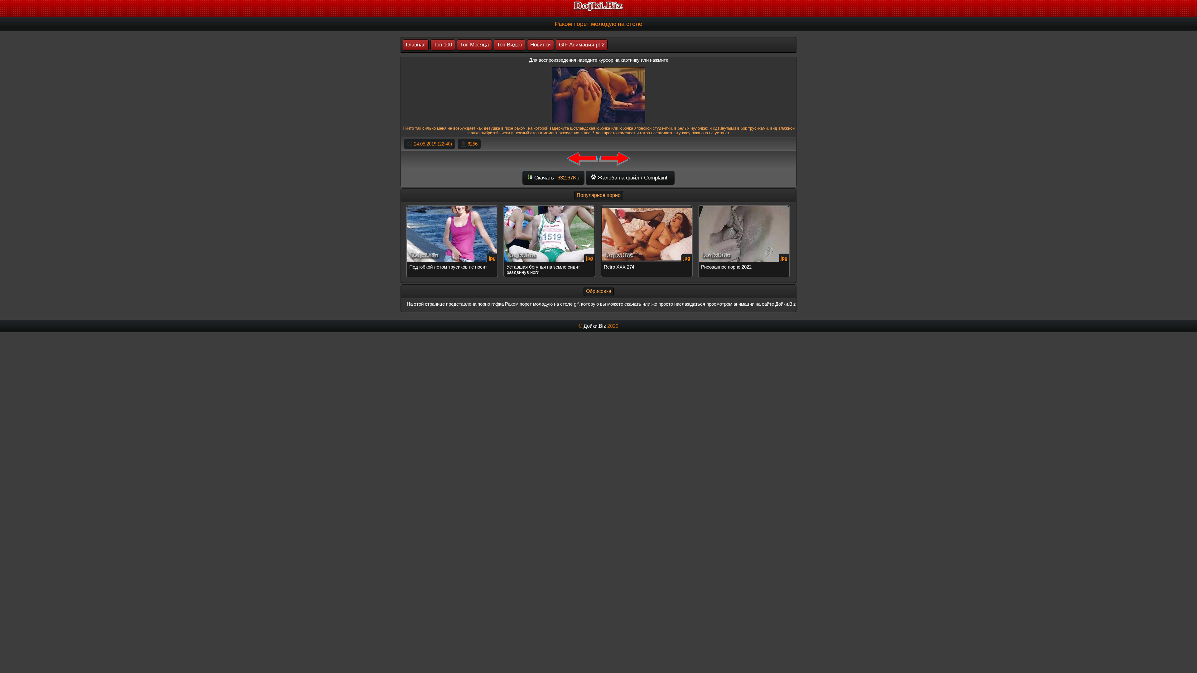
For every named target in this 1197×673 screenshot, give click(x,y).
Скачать (556, 178)
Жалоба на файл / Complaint (631, 178)
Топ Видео (509, 45)
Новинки (540, 45)
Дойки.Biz (595, 326)
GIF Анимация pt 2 (581, 45)
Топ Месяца (474, 45)
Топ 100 (443, 45)
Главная (415, 45)
